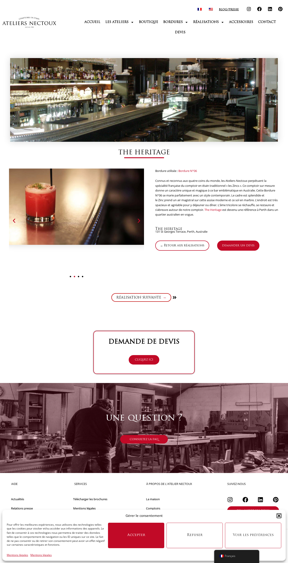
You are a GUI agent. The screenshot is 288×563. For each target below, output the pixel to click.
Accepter (136, 535)
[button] (279, 515)
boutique (148, 22)
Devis (180, 32)
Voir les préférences (253, 535)
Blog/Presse (229, 9)
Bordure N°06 (187, 171)
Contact (267, 22)
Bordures (173, 22)
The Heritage (213, 210)
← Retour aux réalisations (182, 245)
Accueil (92, 22)
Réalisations (206, 22)
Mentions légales (17, 555)
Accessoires (241, 22)
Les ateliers (116, 22)
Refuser (194, 535)
